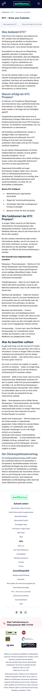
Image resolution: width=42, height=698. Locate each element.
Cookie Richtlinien (21, 600)
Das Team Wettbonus (21, 550)
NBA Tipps (21, 533)
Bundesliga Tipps (21, 524)
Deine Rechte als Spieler (21, 587)
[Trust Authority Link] (29, 639)
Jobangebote (21, 554)
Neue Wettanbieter (21, 516)
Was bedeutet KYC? (10, 24)
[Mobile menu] (4, 4)
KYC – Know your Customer (21, 592)
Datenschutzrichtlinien (21, 596)
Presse (21, 566)
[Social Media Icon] (16, 612)
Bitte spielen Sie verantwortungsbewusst (21, 583)
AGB (21, 604)
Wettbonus (6, 12)
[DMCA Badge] (13, 632)
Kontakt (21, 562)
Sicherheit (21, 579)
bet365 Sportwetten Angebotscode (21, 512)
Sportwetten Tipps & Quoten (21, 508)
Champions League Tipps (21, 529)
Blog (21, 537)
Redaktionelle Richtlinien (21, 575)
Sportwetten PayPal (21, 520)
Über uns (21, 546)
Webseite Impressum (21, 558)
